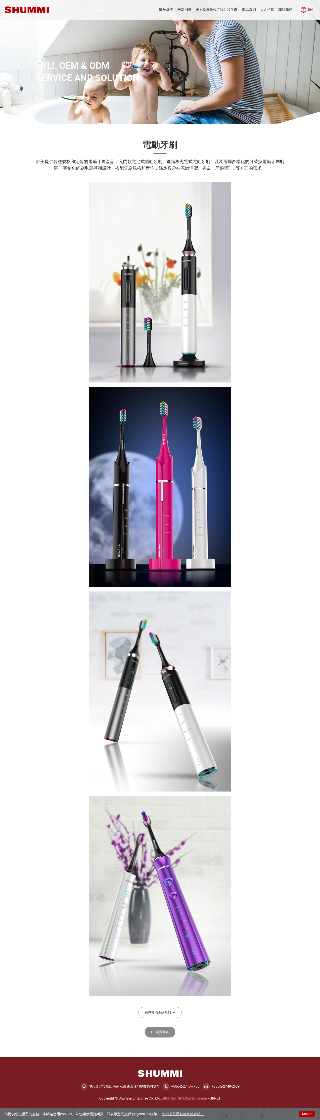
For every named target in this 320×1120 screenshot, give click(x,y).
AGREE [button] (307, 1114)
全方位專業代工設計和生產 (216, 10)
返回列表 (162, 1032)
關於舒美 (166, 10)
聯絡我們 (285, 10)
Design (201, 1098)
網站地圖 (169, 1098)
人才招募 (267, 10)
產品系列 (249, 10)
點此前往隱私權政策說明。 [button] (183, 1114)
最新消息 (184, 10)
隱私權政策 (186, 1098)
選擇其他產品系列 (158, 1012)
